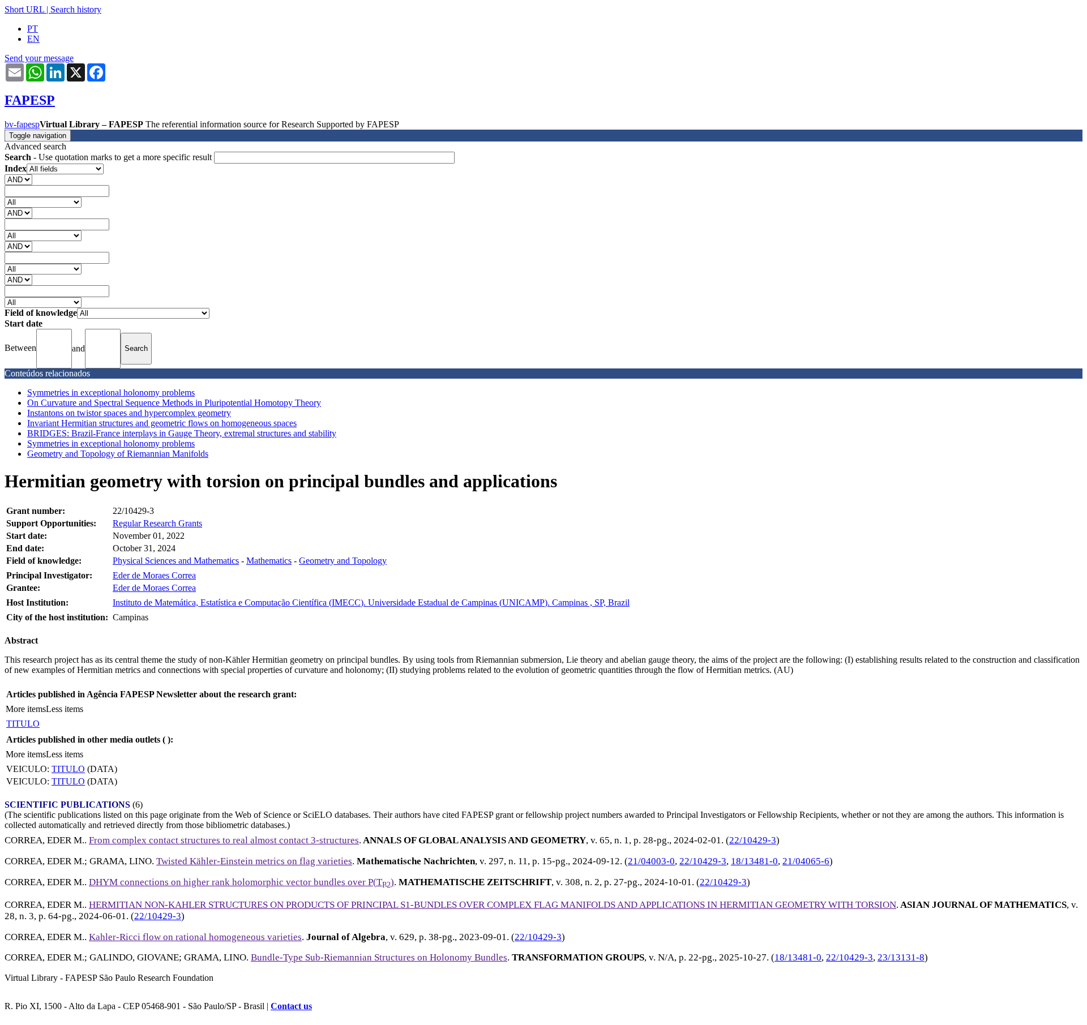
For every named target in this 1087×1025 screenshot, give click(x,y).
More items (26, 709)
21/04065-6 (805, 861)
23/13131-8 (901, 957)
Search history (75, 9)
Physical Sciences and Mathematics (176, 560)
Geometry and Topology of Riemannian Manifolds (117, 453)
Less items (64, 709)
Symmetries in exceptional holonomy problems (111, 392)
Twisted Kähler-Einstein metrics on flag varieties (254, 861)
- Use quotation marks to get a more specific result (109, 157)
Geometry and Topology (343, 560)
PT (32, 28)
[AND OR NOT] (18, 179)
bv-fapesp (22, 124)
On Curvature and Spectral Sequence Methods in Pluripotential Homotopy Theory (174, 403)
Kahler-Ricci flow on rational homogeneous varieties (195, 937)
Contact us (291, 1006)
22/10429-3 (752, 840)
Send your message (39, 58)
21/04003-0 (651, 861)
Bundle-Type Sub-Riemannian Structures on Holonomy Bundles (379, 957)
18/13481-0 (754, 861)
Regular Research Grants (157, 523)
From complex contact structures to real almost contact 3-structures (224, 840)
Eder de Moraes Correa (154, 575)
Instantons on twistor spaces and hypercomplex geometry (129, 413)
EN (33, 39)
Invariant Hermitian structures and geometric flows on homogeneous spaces (162, 423)
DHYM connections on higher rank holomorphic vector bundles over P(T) (241, 882)
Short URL (24, 9)
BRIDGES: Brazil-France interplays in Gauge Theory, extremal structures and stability (181, 433)
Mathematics (269, 560)
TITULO (23, 723)
